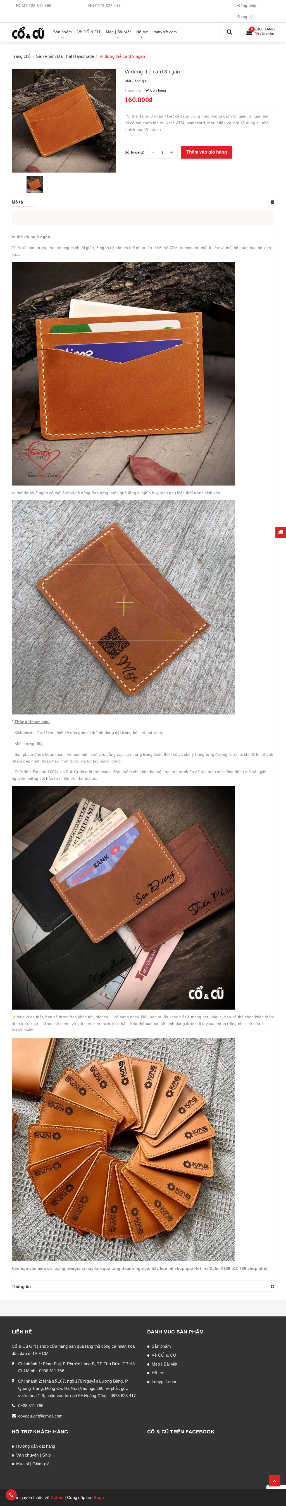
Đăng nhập (247, 5)
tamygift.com (164, 1381)
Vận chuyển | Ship (33, 1455)
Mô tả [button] (17, 202)
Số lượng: (134, 152)
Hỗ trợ (158, 1372)
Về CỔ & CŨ (164, 1355)
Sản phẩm (161, 1346)
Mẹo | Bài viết (165, 1364)
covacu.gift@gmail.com (40, 1416)
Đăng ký (244, 17)
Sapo (99, 1497)
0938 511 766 (38, 5)
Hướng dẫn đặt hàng (35, 1446)
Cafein (57, 1497)
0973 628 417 (108, 5)
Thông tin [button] (21, 1286)
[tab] (143, 202)
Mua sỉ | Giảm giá (32, 1463)
